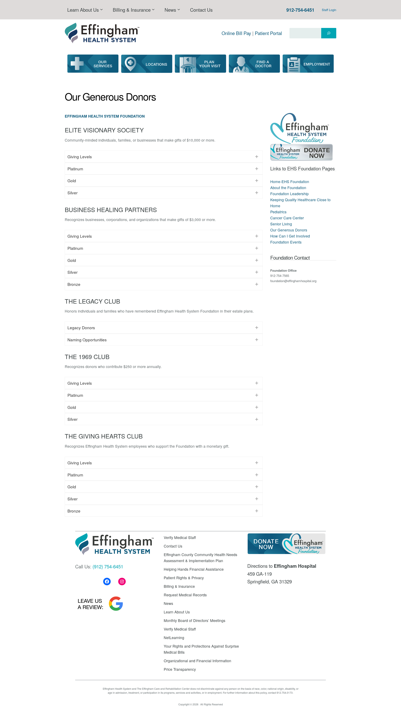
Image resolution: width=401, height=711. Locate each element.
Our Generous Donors (288, 229)
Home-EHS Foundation (289, 181)
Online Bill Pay (236, 33)
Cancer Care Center (287, 217)
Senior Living (281, 223)
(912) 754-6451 (108, 566)
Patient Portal (268, 33)
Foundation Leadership (289, 193)
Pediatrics (278, 211)
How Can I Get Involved (290, 236)
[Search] (328, 33)
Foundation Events (286, 242)
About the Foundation (288, 187)
